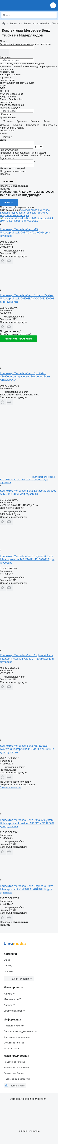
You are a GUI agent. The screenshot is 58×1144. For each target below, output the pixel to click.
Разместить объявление (18, 338)
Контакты (9, 971)
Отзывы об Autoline (14, 1042)
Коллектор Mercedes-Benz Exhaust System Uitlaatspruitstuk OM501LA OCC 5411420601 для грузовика (27, 298)
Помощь (8, 965)
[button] (53, 5)
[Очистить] (4, 52)
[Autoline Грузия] (21, 5)
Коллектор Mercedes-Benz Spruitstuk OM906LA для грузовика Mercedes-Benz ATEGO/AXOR (25, 376)
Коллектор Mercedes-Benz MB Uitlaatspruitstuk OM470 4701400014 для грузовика (25, 232)
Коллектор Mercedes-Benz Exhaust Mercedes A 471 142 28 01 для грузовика (28, 492)
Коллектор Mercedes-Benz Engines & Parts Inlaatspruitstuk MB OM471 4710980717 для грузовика (27, 658)
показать (8, 181)
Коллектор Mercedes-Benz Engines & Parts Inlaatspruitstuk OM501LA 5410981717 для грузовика (26, 889)
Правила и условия (14, 1025)
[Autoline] (4, 23)
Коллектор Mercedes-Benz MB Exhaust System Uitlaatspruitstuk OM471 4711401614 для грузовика (27, 749)
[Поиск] (53, 15)
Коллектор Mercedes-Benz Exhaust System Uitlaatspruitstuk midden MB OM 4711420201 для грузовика (27, 823)
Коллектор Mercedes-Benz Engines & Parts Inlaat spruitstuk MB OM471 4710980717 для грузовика (27, 559)
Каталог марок (11, 1048)
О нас (7, 960)
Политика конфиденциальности (20, 1031)
